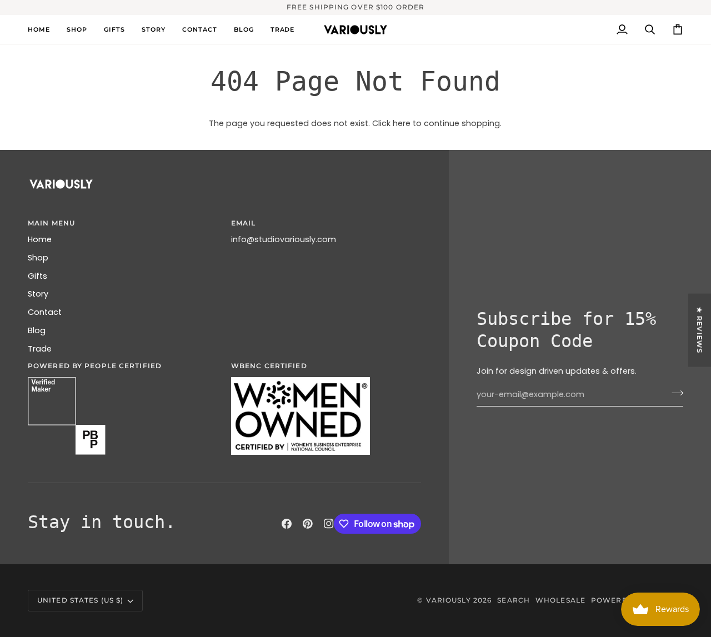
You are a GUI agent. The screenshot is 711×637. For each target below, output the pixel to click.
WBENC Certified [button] (269, 366)
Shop (38, 257)
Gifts (37, 276)
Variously (448, 600)
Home (40, 239)
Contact (45, 312)
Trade (40, 348)
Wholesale (560, 600)
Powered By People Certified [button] (95, 366)
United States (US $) (80, 600)
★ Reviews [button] (699, 330)
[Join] (674, 393)
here (401, 123)
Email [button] (243, 223)
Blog (37, 330)
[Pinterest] (308, 524)
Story (38, 293)
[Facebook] (287, 524)
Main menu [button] (51, 223)
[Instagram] (329, 524)
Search (513, 600)
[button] (77, 29)
